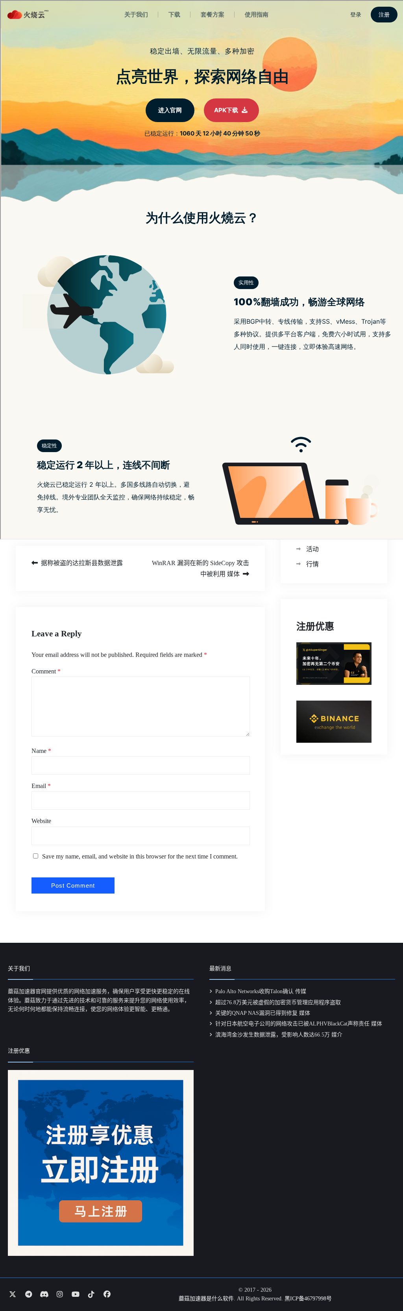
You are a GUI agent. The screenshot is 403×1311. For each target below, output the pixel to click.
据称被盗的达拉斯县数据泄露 (82, 563)
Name (41, 750)
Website (41, 821)
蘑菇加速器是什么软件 (206, 1299)
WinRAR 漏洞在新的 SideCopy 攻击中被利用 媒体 (200, 568)
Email (41, 786)
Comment (46, 671)
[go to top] (381, 1282)
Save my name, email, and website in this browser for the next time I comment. (140, 856)
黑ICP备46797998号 (308, 1299)
